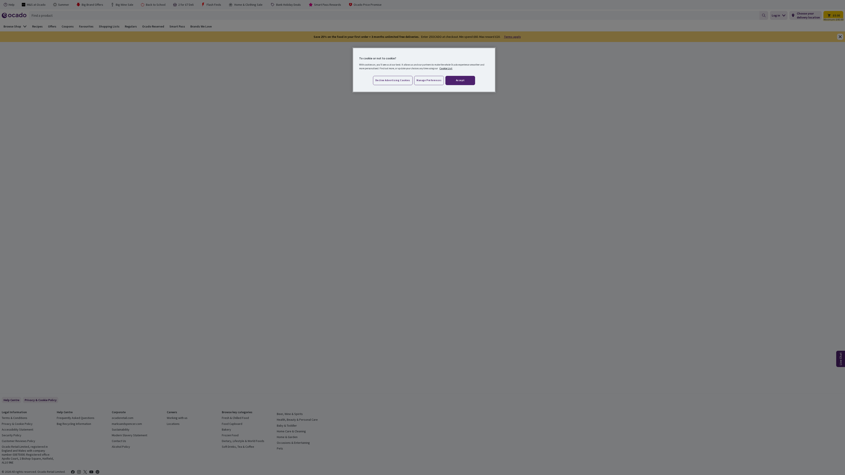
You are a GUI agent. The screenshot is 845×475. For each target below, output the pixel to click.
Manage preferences (429, 80)
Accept (460, 80)
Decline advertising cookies (392, 80)
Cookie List (445, 68)
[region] (424, 70)
